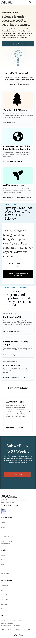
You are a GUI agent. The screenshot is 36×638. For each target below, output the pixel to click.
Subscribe (18, 475)
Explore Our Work (18, 44)
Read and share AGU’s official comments (18, 274)
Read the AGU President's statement (18, 265)
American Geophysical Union (10, 629)
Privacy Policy (28, 629)
